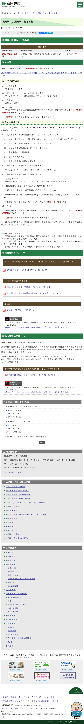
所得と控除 (12, 568)
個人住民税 (53, 13)
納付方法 (11, 627)
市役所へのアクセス (32, 697)
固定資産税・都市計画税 (16, 594)
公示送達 (10, 646)
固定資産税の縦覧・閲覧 (17, 604)
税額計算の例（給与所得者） (18, 495)
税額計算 (11, 572)
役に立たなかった (14, 432)
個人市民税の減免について (17, 491)
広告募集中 (27, 658)
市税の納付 (11, 623)
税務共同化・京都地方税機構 (18, 638)
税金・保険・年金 (39, 13)
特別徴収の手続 (12, 534)
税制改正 (11, 582)
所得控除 (10, 522)
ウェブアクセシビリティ (13, 701)
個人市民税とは (12, 510)
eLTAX (9, 642)
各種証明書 (11, 560)
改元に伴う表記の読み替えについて (43, 701)
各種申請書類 (13, 608)
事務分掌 (10, 556)
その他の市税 (12, 619)
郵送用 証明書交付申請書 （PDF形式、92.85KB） (29, 287)
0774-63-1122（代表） (15, 708)
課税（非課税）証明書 (15, 487)
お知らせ (10, 552)
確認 (42, 442)
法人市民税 (11, 590)
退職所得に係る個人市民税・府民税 (21, 579)
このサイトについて (11, 697)
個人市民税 (11, 564)
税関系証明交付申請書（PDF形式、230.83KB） (27, 270)
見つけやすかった (14, 410)
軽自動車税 (11, 616)
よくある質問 (13, 586)
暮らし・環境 (24, 13)
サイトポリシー (51, 697)
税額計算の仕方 (12, 530)
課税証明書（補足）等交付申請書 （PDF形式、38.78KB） (32, 375)
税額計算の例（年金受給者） (18, 499)
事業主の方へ (13, 575)
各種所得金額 (12, 518)
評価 (9, 601)
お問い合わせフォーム (13, 472)
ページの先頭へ (76, 692)
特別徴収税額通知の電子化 (17, 538)
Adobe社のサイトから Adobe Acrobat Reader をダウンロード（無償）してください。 (39, 327)
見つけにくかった (14, 417)
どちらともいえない (15, 414)
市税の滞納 (12, 631)
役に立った (11, 425)
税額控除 (10, 526)
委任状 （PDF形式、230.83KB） (21, 310)
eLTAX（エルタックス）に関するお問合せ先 (25, 503)
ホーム (12, 13)
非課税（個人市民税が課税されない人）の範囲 (26, 514)
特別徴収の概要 (12, 506)
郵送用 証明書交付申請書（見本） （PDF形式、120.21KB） (33, 293)
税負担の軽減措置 (14, 597)
